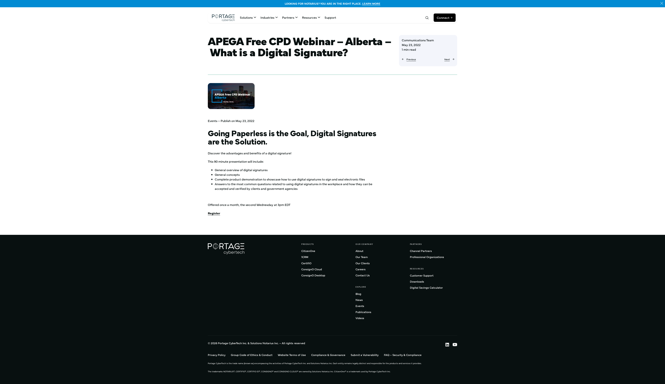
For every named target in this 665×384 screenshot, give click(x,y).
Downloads (417, 281)
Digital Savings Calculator (426, 287)
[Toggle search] (427, 17)
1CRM (304, 257)
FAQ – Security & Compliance (403, 354)
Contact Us (363, 275)
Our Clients (363, 263)
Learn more (371, 3)
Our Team (362, 257)
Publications (363, 312)
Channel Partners (421, 251)
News (359, 300)
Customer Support (421, 275)
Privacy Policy (216, 354)
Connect (443, 17)
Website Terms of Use (292, 354)
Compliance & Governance (328, 354)
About (359, 251)
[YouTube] (453, 344)
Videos (360, 318)
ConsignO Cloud (311, 269)
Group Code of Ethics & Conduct (251, 354)
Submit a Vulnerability (365, 354)
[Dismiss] (661, 3)
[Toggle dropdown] (255, 17)
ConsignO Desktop (313, 275)
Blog (358, 294)
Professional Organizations (427, 257)
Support (330, 17)
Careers (361, 269)
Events (360, 306)
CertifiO (306, 263)
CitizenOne (308, 251)
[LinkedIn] (445, 344)
